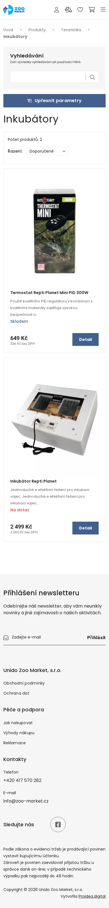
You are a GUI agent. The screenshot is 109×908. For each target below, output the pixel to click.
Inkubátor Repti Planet (33, 481)
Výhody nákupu (18, 733)
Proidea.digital (92, 896)
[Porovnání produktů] (68, 10)
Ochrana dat (16, 693)
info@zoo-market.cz (26, 801)
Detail (85, 339)
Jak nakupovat (18, 723)
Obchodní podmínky (24, 683)
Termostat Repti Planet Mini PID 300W (49, 292)
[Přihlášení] (56, 10)
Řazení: (15, 151)
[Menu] (103, 10)
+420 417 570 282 (22, 780)
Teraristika (71, 30)
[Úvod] (14, 9)
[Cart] (92, 10)
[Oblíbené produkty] (80, 10)
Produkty (38, 30)
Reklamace (14, 743)
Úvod (8, 30)
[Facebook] (58, 824)
